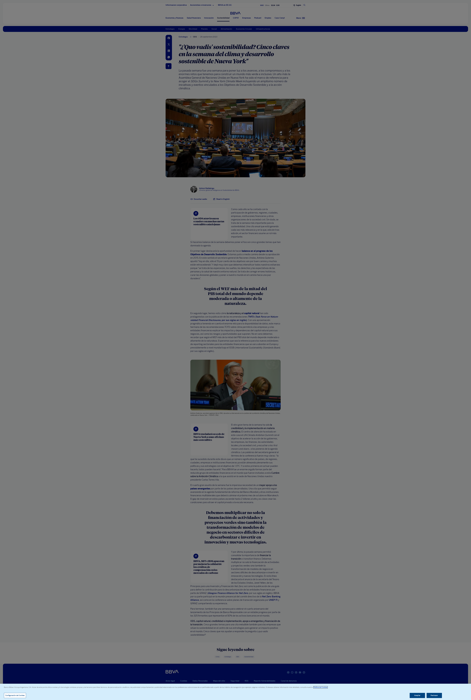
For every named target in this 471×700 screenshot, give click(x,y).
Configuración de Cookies (15, 695)
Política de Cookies (320, 687)
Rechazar (434, 695)
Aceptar (417, 695)
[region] (235, 692)
